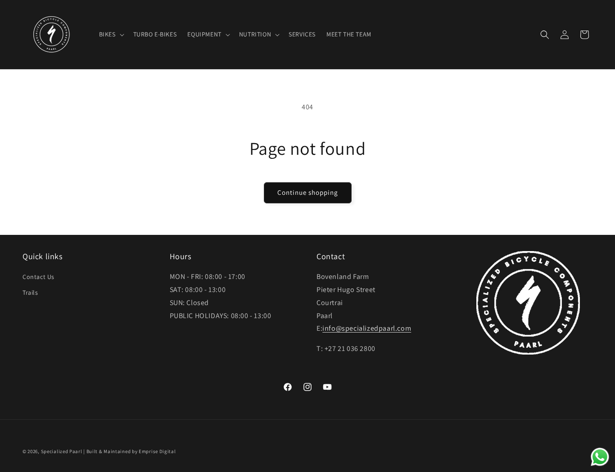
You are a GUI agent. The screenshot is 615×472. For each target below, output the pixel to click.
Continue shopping (307, 192)
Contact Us (38, 277)
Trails (30, 292)
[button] (111, 34)
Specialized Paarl (61, 451)
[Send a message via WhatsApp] (599, 457)
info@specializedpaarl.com (366, 328)
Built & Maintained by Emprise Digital (131, 451)
